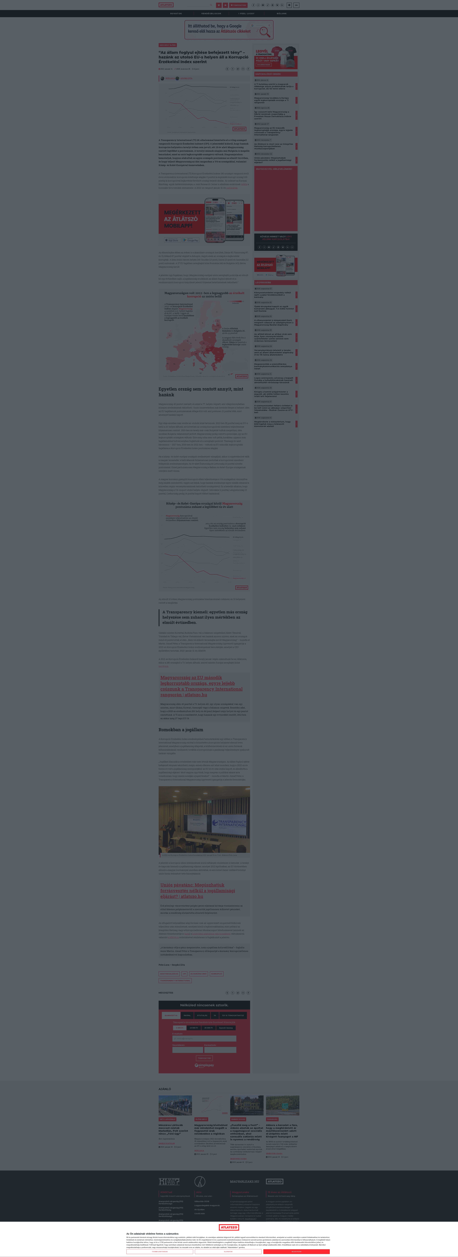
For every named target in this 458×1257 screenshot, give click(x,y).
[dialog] (229, 1239)
